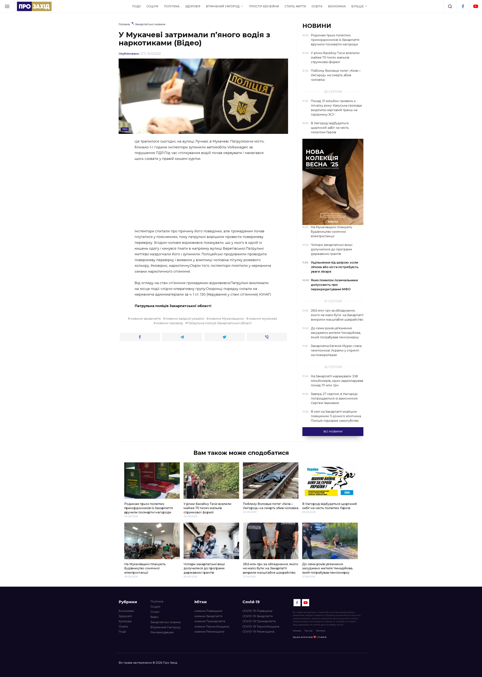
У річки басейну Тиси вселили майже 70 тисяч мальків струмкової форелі (207, 508)
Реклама (320, 630)
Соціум (152, 6)
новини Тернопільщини (211, 626)
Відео (154, 617)
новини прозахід (169, 323)
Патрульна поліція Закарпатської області (220, 323)
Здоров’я (192, 6)
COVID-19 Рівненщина (258, 631)
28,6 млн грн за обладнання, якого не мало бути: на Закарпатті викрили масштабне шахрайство (270, 568)
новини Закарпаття (208, 616)
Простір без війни (264, 6)
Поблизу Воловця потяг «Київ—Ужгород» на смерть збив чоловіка (270, 506)
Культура (125, 621)
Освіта (317, 6)
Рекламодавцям (162, 632)
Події (136, 6)
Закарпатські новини (165, 622)
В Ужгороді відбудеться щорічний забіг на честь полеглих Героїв (329, 506)
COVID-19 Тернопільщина (261, 626)
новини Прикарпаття (209, 621)
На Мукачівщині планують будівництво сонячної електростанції (145, 568)
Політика (171, 6)
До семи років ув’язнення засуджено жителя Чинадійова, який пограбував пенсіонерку (327, 568)
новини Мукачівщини (226, 318)
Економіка (337, 6)
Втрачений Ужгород (222, 6)
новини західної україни (184, 318)
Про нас (308, 630)
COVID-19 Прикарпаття (259, 621)
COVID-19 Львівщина (257, 611)
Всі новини (332, 431)
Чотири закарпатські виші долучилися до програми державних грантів (204, 568)
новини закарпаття (145, 318)
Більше (357, 6)
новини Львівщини (208, 611)
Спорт (154, 612)
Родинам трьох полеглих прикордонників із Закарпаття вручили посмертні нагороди (148, 508)
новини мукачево (263, 318)
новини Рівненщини (209, 631)
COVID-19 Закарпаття (258, 616)
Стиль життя (295, 6)
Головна (297, 630)
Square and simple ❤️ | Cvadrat (310, 637)
